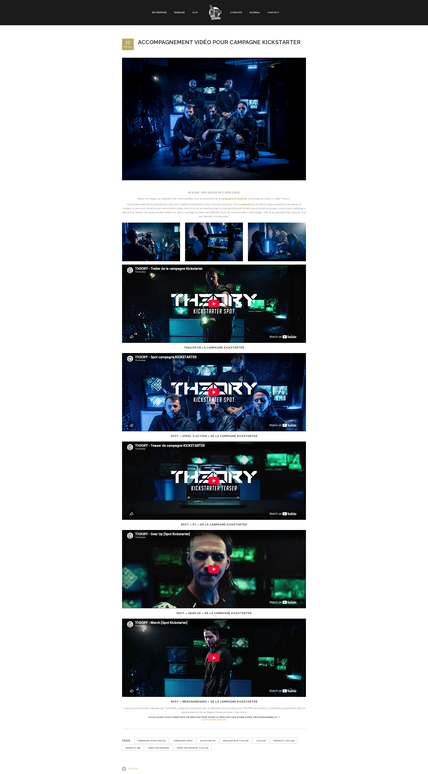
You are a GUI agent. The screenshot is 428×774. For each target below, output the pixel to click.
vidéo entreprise (158, 748)
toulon (261, 741)
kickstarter (208, 741)
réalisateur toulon (236, 741)
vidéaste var (133, 748)
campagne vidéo (183, 741)
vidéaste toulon (283, 741)
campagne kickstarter (152, 741)
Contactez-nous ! (214, 719)
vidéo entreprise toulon (192, 748)
